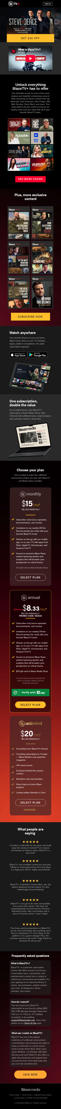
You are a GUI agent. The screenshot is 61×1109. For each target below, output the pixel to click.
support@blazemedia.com (23, 1020)
